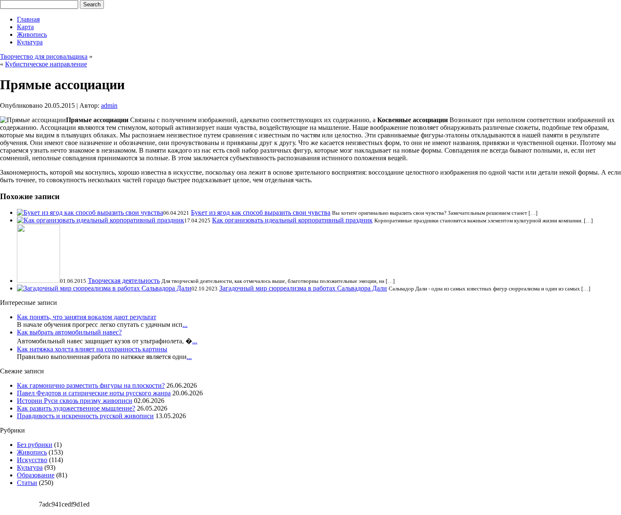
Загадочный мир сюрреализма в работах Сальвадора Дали (303, 288)
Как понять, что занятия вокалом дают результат (86, 317)
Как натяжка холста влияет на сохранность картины (92, 349)
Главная (28, 19)
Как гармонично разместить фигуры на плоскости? (91, 385)
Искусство (32, 459)
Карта (25, 26)
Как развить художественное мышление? (76, 408)
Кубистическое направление (46, 64)
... (185, 324)
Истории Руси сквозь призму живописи (74, 400)
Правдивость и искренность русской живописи (85, 415)
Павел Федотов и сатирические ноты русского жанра (94, 393)
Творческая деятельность (124, 280)
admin (109, 105)
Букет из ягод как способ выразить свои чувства (260, 212)
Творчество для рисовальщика (43, 56)
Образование (35, 475)
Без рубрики (34, 444)
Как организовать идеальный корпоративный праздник (292, 220)
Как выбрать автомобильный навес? (69, 332)
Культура (30, 42)
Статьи (27, 482)
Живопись (32, 34)
